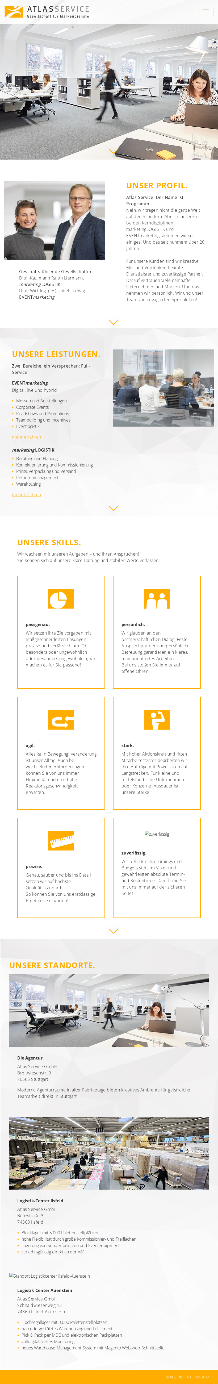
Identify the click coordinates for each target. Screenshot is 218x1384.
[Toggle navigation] (206, 12)
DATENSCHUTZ (198, 1377)
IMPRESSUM (174, 1377)
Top (201, 1362)
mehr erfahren (26, 437)
